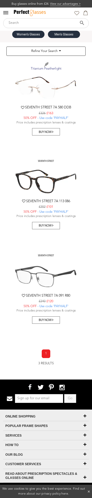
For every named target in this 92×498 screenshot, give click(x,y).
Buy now (45, 132)
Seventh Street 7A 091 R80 (48, 296)
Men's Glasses (64, 34)
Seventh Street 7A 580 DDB (48, 107)
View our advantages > (65, 3)
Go (70, 398)
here (64, 493)
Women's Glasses (28, 34)
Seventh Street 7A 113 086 (48, 201)
